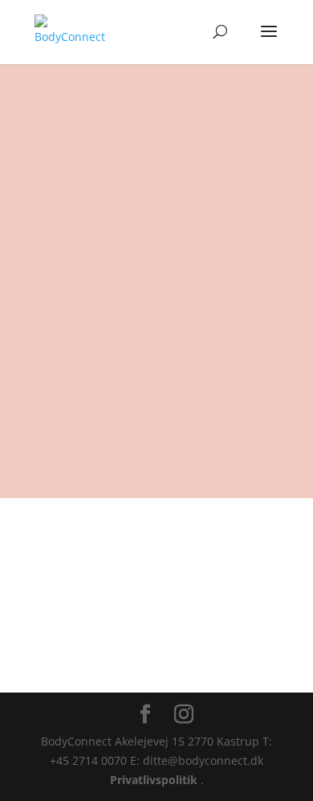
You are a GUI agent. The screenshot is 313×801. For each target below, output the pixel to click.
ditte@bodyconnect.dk (124, 186)
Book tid (157, 671)
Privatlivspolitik (155, 779)
